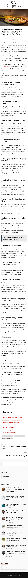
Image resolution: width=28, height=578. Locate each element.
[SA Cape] (14, 7)
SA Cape (3, 39)
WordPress (17, 575)
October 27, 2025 (11, 39)
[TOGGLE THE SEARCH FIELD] (26, 5)
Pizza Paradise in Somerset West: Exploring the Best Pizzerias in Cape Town (12, 31)
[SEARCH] (24, 464)
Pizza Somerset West (7, 436)
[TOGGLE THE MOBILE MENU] (2, 5)
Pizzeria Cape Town (20, 436)
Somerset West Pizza (6, 66)
